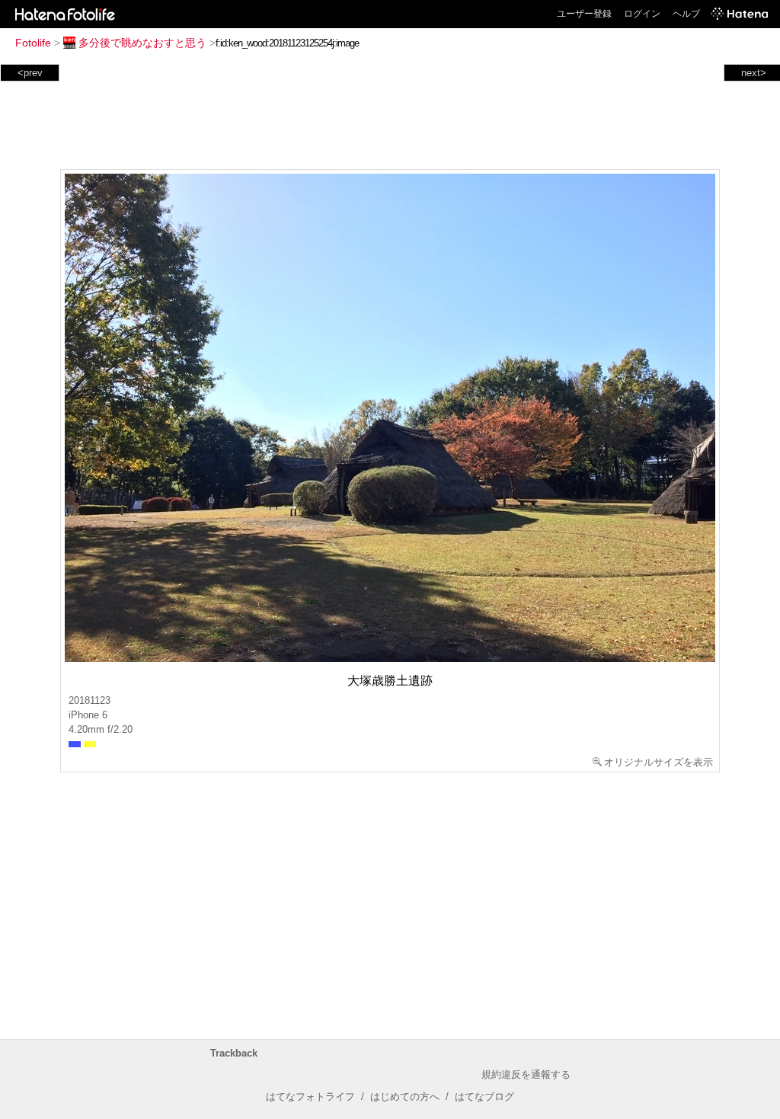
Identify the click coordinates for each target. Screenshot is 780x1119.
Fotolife (33, 43)
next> (753, 72)
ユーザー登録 (584, 13)
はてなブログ (484, 1096)
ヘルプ (686, 13)
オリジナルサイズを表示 (658, 762)
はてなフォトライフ (310, 1096)
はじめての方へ (405, 1096)
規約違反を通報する (526, 1074)
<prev (30, 72)
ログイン (642, 13)
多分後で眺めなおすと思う (142, 43)
